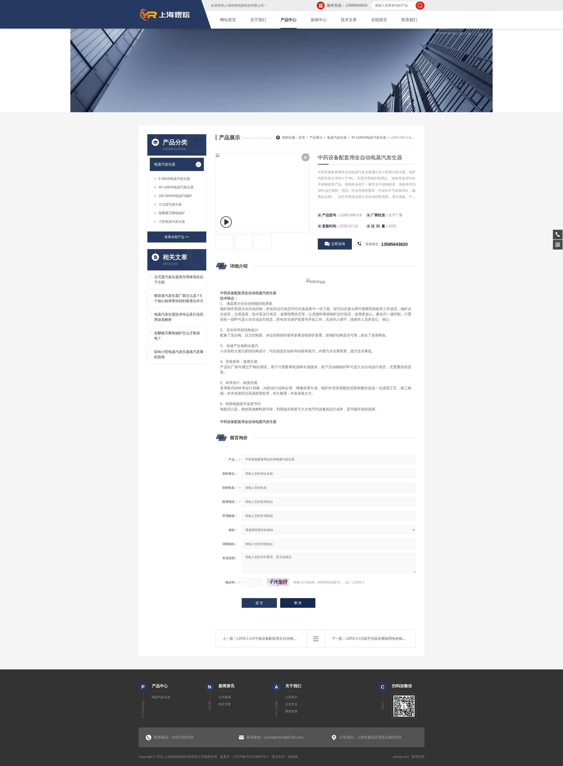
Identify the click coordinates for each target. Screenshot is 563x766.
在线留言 (379, 20)
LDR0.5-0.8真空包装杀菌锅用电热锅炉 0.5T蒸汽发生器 (388, 638)
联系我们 (409, 20)
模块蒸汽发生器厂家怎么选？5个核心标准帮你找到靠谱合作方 (178, 298)
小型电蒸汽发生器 (172, 221)
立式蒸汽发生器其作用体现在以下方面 (178, 279)
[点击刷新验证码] (278, 582)
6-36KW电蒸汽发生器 (174, 178)
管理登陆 (417, 757)
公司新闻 (224, 697)
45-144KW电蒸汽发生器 (176, 187)
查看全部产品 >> (177, 237)
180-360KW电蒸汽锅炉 (175, 196)
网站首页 (228, 20)
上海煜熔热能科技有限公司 (244, 5)
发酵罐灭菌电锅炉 (172, 213)
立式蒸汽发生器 (170, 204)
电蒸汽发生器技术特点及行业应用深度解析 (178, 316)
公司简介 (291, 697)
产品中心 (288, 20)
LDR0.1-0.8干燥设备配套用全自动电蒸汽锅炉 (272, 638)
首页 (301, 137)
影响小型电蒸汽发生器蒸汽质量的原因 (178, 354)
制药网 (293, 757)
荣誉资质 (291, 711)
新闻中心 (319, 20)
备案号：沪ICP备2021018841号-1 (244, 757)
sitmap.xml (401, 757)
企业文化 (291, 704)
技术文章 (349, 20)
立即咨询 (338, 244)
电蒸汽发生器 (164, 164)
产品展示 (316, 137)
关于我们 (258, 20)
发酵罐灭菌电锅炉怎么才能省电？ (177, 335)
